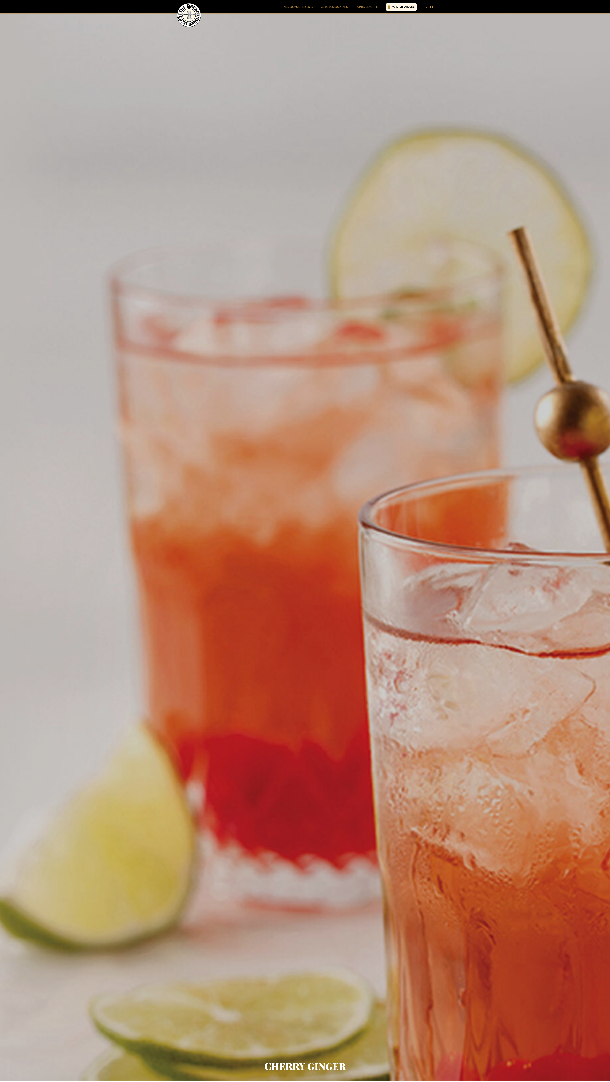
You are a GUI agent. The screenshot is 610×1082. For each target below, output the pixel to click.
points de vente (367, 7)
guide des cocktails (334, 7)
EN (427, 7)
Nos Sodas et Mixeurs (298, 7)
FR (431, 7)
